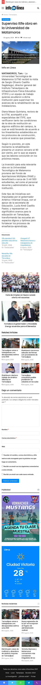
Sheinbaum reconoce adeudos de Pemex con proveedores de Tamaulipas (30, 353)
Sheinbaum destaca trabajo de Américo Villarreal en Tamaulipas (10, 378)
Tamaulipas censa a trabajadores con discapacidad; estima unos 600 (10, 353)
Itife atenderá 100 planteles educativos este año (9, 240)
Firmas (33, 676)
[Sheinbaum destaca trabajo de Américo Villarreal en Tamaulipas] (11, 368)
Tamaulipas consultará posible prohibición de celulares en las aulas (29, 378)
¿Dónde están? (24, 676)
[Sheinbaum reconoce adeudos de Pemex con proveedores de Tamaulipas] (30, 343)
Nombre (5, 429)
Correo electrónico (9, 438)
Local (12, 673)
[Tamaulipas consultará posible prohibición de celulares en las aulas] (30, 368)
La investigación (11, 676)
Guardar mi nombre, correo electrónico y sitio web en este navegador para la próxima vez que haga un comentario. (19, 458)
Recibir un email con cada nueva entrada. (19, 474)
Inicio (7, 673)
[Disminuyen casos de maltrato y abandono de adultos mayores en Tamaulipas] (10, 642)
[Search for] (38, 8)
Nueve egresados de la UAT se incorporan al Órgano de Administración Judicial (30, 625)
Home (5, 15)
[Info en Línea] (15, 8)
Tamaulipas (13, 15)
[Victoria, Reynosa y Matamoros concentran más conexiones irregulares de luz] (30, 642)
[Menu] (3, 8)
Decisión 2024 (30, 673)
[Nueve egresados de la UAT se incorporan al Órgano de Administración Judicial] (30, 614)
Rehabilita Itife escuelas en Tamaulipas (7, 256)
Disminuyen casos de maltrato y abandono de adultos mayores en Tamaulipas (10, 652)
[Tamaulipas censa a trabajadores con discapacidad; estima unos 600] (11, 343)
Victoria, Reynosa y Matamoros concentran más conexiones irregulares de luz (29, 653)
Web (3, 446)
